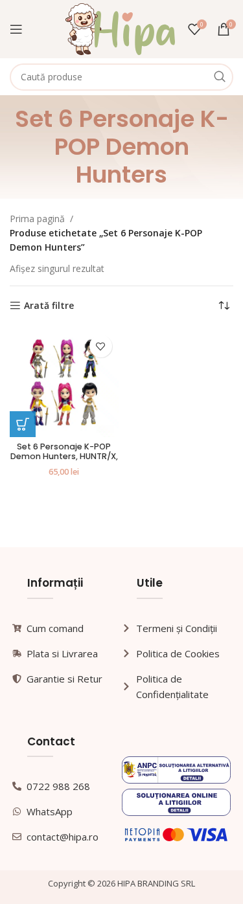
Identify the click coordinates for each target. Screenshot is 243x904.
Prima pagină (37, 218)
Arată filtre (49, 305)
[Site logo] (120, 28)
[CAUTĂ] (219, 77)
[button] (23, 424)
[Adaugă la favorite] (100, 346)
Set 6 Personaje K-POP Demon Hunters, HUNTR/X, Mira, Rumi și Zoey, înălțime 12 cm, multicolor (64, 461)
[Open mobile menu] (16, 29)
